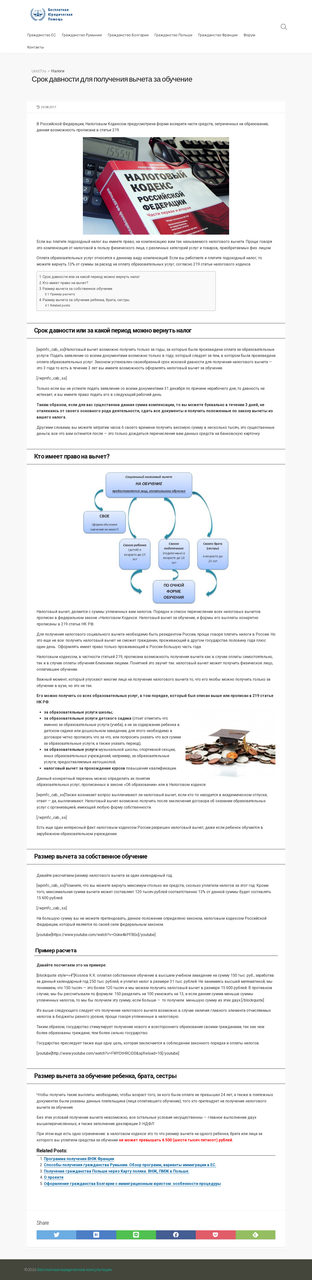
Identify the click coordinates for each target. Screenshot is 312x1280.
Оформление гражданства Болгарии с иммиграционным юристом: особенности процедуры (132, 1183)
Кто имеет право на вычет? (65, 283)
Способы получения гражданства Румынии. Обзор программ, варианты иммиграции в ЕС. (130, 1165)
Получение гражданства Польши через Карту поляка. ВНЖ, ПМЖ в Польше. (116, 1171)
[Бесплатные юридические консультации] (53, 14)
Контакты (35, 47)
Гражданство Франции (218, 35)
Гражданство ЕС (41, 35)
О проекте (54, 1177)
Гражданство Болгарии (128, 35)
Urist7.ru (39, 70)
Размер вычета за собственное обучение (77, 289)
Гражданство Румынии (82, 35)
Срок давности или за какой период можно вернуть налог (91, 277)
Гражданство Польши (173, 35)
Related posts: (60, 305)
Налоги (57, 70)
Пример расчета (62, 294)
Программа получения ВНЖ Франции (79, 1158)
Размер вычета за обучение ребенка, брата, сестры (86, 300)
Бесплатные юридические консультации (74, 1269)
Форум (249, 35)
